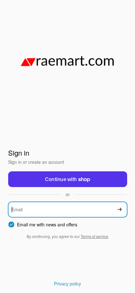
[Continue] (119, 209)
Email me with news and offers (47, 225)
